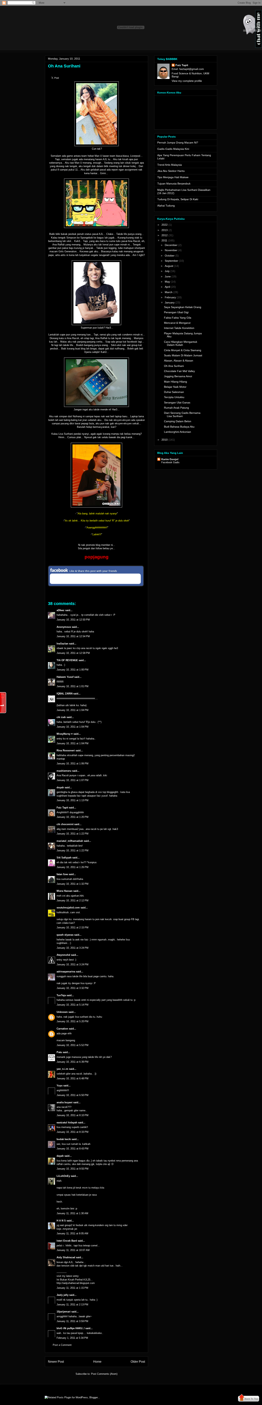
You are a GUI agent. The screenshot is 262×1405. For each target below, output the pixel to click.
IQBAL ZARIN (65, 693)
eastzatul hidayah (67, 1122)
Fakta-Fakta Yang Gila (177, 317)
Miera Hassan (65, 890)
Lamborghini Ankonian (177, 431)
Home (97, 1361)
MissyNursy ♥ (65, 733)
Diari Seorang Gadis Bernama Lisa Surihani (182, 414)
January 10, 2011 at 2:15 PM (72, 927)
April (167, 286)
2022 (164, 224)
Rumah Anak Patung (176, 407)
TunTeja (61, 995)
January (170, 302)
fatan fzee (62, 874)
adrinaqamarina (66, 971)
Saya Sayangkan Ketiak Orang (182, 307)
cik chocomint (65, 824)
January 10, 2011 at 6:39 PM (72, 1061)
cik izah (61, 717)
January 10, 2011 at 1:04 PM (72, 710)
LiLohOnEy (63, 1176)
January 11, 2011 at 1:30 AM (72, 1213)
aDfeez (60, 610)
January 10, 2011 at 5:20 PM (72, 1021)
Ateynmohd (63, 954)
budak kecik (64, 1139)
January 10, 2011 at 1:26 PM (72, 867)
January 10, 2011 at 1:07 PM (72, 780)
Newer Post (56, 1361)
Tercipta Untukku (174, 397)
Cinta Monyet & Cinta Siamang (182, 350)
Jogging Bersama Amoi (178, 376)
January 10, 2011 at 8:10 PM (72, 1115)
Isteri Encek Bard (67, 1240)
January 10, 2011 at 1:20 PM (72, 817)
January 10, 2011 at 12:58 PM (73, 653)
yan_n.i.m (62, 1068)
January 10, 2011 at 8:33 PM (72, 1131)
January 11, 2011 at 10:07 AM (73, 1250)
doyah (60, 787)
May (167, 281)
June (168, 276)
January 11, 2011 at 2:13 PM (72, 1304)
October (170, 255)
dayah (60, 1155)
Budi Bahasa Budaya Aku (179, 426)
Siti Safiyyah (64, 857)
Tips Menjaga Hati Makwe (173, 177)
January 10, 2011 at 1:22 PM (72, 833)
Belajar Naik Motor (175, 386)
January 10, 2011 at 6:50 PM (72, 1095)
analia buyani (65, 1102)
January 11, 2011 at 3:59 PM (72, 1321)
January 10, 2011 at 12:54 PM (73, 636)
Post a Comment (62, 1345)
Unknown (62, 1012)
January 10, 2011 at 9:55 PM (72, 1168)
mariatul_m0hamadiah (70, 840)
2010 (164, 439)
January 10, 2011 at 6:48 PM (72, 1078)
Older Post (138, 1361)
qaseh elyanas (65, 934)
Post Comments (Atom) (104, 1373)
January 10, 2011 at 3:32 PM (72, 988)
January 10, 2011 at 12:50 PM (73, 619)
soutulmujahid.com (68, 907)
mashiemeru (64, 770)
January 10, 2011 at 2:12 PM (72, 900)
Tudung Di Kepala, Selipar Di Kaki (177, 199)
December (171, 245)
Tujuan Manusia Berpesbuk (173, 183)
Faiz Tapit (62, 807)
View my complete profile (187, 80)
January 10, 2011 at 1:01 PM (72, 686)
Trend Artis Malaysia (169, 164)
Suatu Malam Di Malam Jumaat (183, 355)
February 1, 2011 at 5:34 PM (72, 1337)
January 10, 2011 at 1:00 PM (72, 669)
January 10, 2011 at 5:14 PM (72, 1004)
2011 (164, 240)
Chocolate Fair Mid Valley (179, 371)
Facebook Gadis (170, 462)
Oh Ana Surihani (64, 66)
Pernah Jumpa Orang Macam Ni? (177, 142)
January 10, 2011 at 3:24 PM (72, 947)
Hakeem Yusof (65, 676)
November (171, 250)
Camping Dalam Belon (177, 421)
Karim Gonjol (169, 459)
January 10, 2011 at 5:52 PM (72, 1045)
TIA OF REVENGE (67, 660)
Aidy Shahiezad (66, 1257)
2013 (164, 230)
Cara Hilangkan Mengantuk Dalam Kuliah (180, 343)
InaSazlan (62, 643)
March (168, 292)
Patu (59, 1052)
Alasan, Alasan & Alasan (178, 360)
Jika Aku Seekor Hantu (171, 170)
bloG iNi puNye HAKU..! (71, 1328)
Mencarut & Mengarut (177, 322)
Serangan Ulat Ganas (177, 402)
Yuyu (60, 1085)
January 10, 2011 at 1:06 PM (72, 763)
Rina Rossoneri (66, 750)
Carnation (62, 1028)
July (167, 271)
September (171, 260)
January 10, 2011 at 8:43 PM (72, 1148)
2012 (164, 235)
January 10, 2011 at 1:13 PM (72, 800)
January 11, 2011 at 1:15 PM (72, 1287)
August (169, 265)
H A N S (61, 1220)
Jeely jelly (62, 1295)
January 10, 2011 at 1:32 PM (72, 883)
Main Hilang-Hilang (175, 381)
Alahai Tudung (166, 205)
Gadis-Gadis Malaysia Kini (173, 148)
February (170, 297)
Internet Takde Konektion (179, 328)
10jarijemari (64, 1311)
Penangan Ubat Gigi (176, 312)
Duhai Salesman (174, 391)
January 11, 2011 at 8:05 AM (72, 1233)
